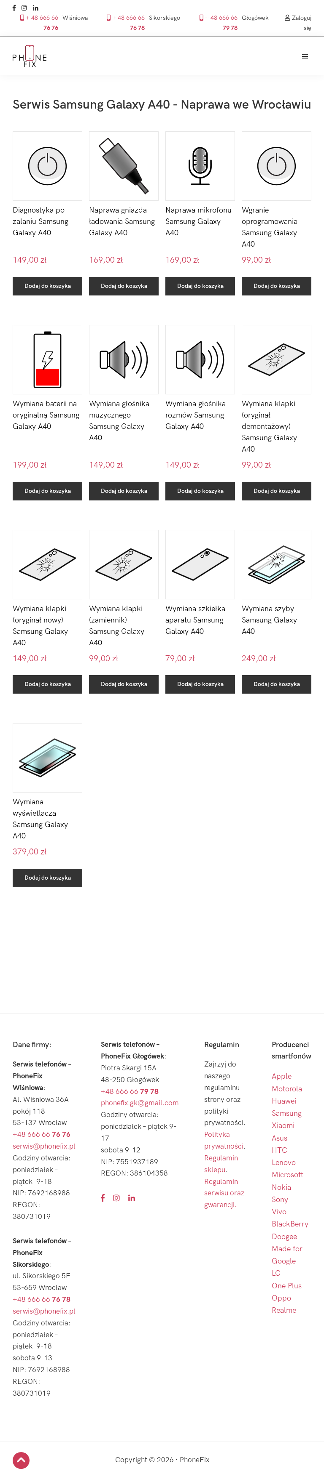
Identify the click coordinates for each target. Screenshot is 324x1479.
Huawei (284, 1101)
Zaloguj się (300, 22)
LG (276, 1273)
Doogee (284, 1236)
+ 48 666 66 (41, 22)
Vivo (279, 1212)
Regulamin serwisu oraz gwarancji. (224, 1194)
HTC (279, 1150)
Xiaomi (283, 1125)
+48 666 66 (41, 1135)
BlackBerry (290, 1224)
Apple (282, 1076)
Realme (284, 1310)
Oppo (281, 1298)
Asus (279, 1138)
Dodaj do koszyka (47, 286)
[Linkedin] (38, 8)
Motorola (287, 1089)
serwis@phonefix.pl (44, 1146)
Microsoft (287, 1174)
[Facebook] (16, 8)
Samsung (287, 1113)
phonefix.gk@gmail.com (140, 1103)
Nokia (281, 1187)
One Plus (287, 1286)
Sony (280, 1199)
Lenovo (284, 1162)
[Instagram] (26, 8)
